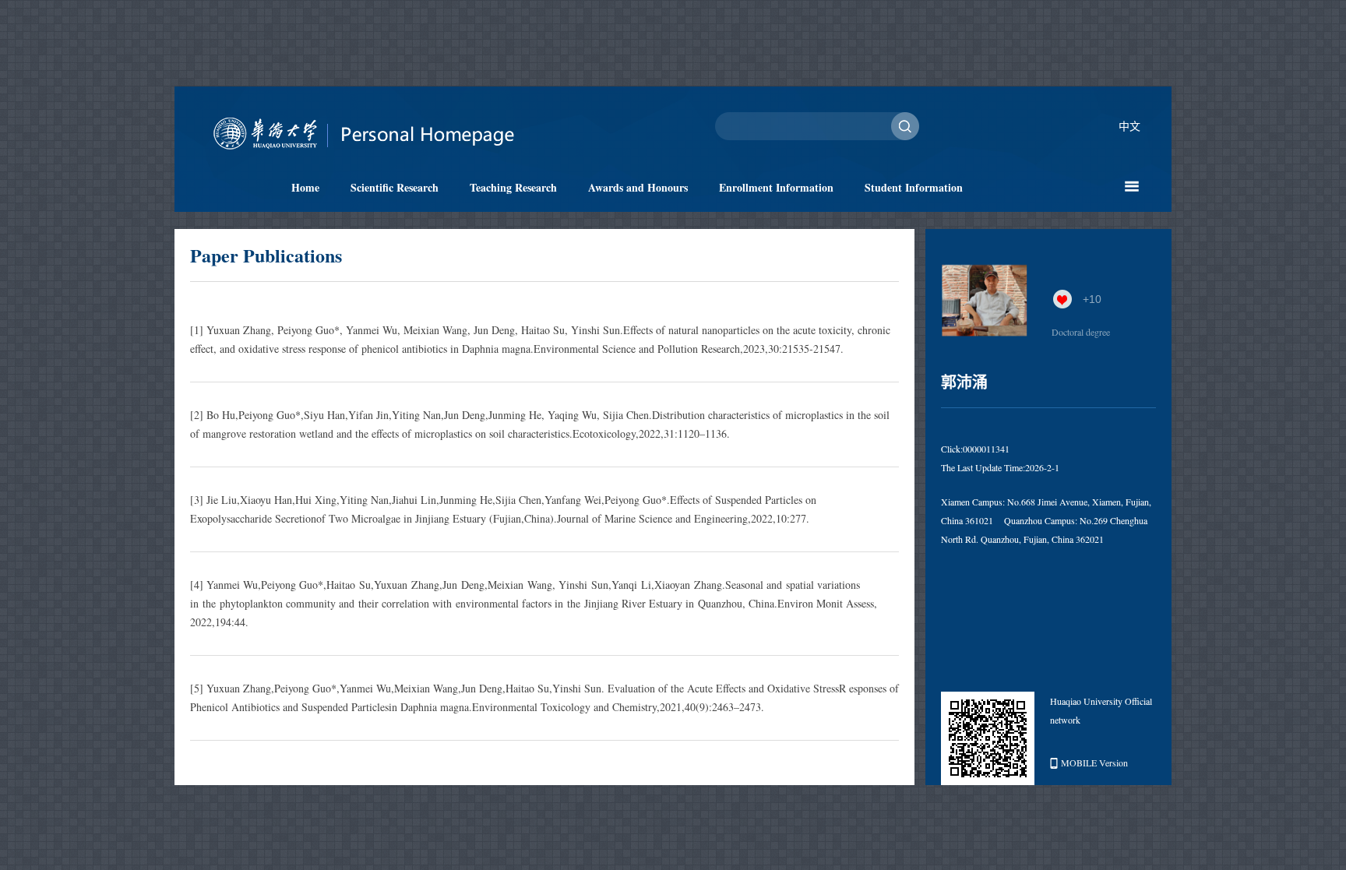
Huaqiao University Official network (1101, 710)
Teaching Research (513, 187)
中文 (1129, 125)
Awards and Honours (638, 187)
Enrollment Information (776, 187)
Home (305, 187)
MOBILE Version (1094, 762)
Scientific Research (395, 187)
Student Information (914, 187)
